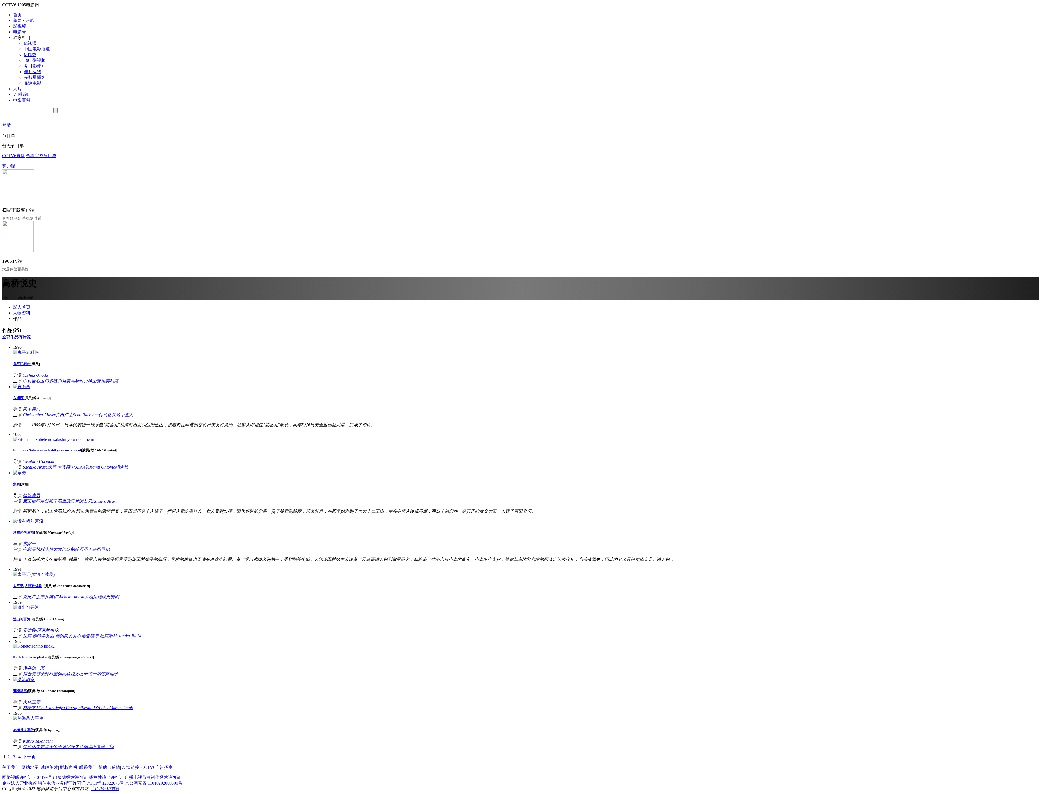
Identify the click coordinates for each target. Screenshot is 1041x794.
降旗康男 (31, 495)
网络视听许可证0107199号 (27, 777)
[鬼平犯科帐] (26, 352)
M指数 (30, 54)
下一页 (29, 756)
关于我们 (11, 767)
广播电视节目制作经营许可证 (153, 777)
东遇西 (18, 398)
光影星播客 (35, 77)
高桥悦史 (79, 381)
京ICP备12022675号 (105, 783)
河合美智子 (33, 674)
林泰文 (29, 707)
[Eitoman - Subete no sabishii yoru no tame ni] (53, 439)
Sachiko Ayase (35, 467)
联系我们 (88, 767)
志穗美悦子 (51, 746)
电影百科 (21, 100)
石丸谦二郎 (103, 746)
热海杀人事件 (23, 730)
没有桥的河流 (23, 533)
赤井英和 (48, 597)
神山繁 (94, 381)
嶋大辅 (121, 467)
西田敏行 (31, 501)
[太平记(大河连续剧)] (34, 574)
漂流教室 (20, 691)
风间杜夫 (70, 746)
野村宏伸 (53, 674)
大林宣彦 (31, 702)
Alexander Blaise (127, 636)
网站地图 (30, 767)
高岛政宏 (66, 501)
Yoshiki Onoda (35, 375)
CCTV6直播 (13, 155)
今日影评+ (34, 66)
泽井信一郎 (33, 668)
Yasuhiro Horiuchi (38, 461)
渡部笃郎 (66, 549)
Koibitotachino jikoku (30, 657)
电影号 (19, 32)
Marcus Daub (121, 707)
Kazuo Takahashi (38, 741)
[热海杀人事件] (28, 718)
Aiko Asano (46, 707)
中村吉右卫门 (36, 381)
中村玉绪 (31, 549)
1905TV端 (12, 261)
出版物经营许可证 (70, 777)
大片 (17, 88)
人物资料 (21, 313)
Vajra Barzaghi (69, 707)
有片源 (24, 337)
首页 (17, 14)
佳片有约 (32, 71)
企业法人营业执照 (19, 783)
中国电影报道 (37, 49)
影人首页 (21, 307)
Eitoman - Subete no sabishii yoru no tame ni (47, 450)
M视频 (30, 43)
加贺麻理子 (107, 674)
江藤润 (85, 746)
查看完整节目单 (41, 155)
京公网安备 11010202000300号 (153, 783)
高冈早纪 (101, 549)
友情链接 (130, 767)
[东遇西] (21, 386)
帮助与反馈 (109, 767)
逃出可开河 (22, 619)
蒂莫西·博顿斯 (54, 636)
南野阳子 (48, 501)
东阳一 (29, 543)
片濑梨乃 (83, 501)
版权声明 (68, 767)
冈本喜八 (31, 409)
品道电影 (32, 83)
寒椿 (16, 484)
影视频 (19, 26)
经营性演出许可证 (106, 777)
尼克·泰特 (32, 636)
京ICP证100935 (105, 788)
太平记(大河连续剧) (28, 586)
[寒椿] (19, 472)
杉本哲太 (48, 549)
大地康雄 (93, 597)
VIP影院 (21, 94)
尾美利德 (109, 381)
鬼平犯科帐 (22, 364)
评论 (29, 20)
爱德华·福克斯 (99, 636)
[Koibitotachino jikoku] (34, 646)
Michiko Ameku (70, 597)
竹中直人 (124, 414)
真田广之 (64, 414)
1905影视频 (35, 60)
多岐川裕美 (59, 381)
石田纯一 (88, 674)
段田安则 (110, 597)
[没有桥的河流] (28, 521)
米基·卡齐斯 (58, 467)
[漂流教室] (24, 679)
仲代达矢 (107, 414)
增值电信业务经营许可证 (62, 783)
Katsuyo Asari (104, 501)
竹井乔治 (77, 636)
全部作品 (10, 337)
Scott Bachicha (86, 414)
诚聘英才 (49, 767)
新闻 (17, 20)
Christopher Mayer (39, 414)
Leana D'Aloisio (96, 707)
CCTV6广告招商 (157, 767)
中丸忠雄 (79, 467)
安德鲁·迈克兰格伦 (41, 630)
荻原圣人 (83, 549)
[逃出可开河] (26, 607)
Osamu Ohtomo (101, 467)
